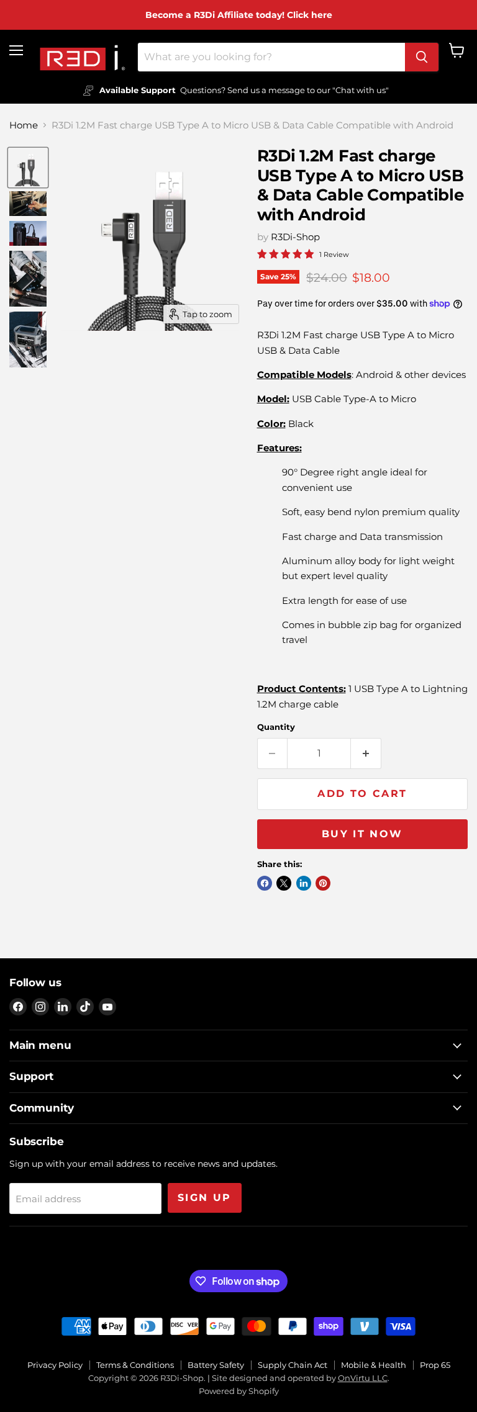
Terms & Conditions (135, 1365)
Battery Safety (216, 1365)
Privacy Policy (55, 1365)
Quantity (276, 727)
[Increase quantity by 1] (366, 753)
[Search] (421, 57)
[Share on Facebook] (264, 883)
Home (23, 125)
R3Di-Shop (295, 237)
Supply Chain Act (292, 1365)
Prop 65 (435, 1365)
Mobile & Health (373, 1365)
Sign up (205, 1197)
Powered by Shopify (239, 1391)
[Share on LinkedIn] (303, 883)
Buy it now (362, 834)
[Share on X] (283, 883)
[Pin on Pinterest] (323, 883)
